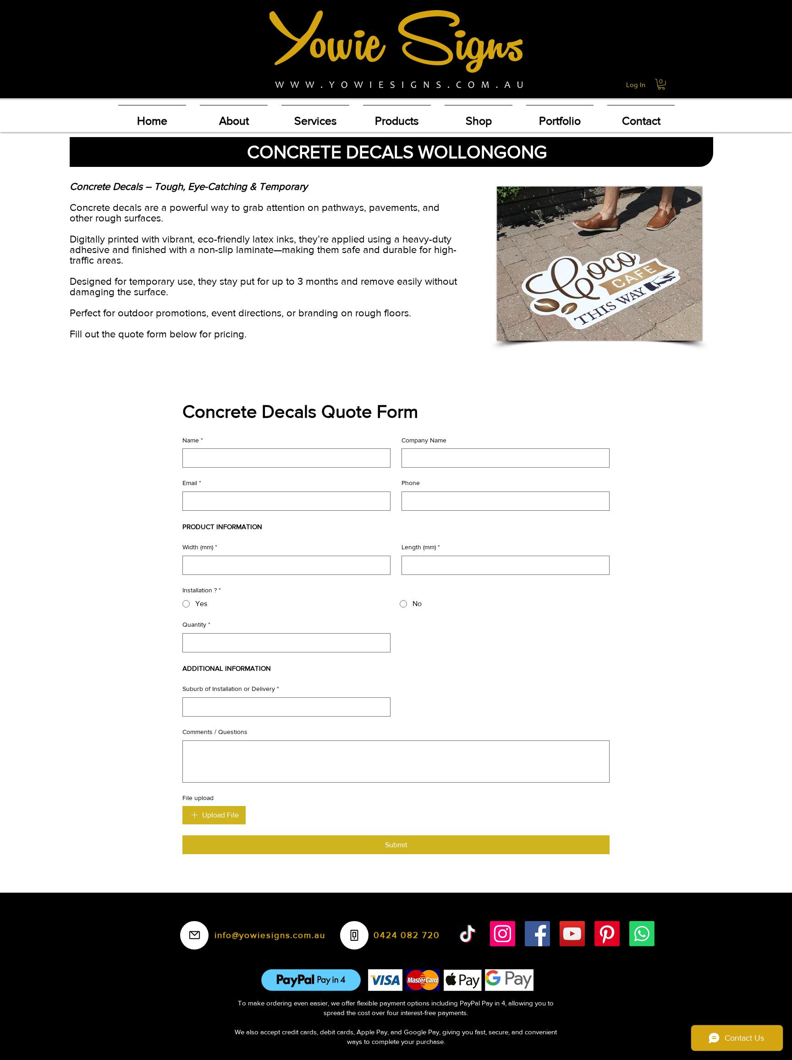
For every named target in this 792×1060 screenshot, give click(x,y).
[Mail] (194, 935)
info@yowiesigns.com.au (269, 935)
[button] (661, 84)
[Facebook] (537, 933)
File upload (198, 797)
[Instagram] (502, 933)
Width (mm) (199, 547)
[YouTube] (572, 933)
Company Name (424, 440)
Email (191, 482)
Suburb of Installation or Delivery (230, 688)
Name (192, 440)
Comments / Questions (215, 731)
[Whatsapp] (641, 933)
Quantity (196, 624)
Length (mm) (421, 547)
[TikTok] (467, 933)
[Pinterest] (607, 933)
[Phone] (354, 935)
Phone (411, 482)
